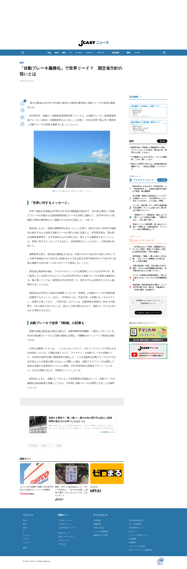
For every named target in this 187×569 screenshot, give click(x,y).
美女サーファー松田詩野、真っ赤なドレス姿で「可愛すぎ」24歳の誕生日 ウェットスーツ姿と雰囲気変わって (150, 226)
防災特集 (115, 52)
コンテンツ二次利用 (137, 546)
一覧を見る (162, 141)
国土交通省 (33, 446)
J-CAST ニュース (93, 43)
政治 (57, 52)
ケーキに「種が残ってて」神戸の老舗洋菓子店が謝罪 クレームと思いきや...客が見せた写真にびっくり (150, 207)
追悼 (131, 141)
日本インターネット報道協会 (140, 550)
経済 (64, 52)
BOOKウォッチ (64, 533)
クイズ (137, 52)
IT (70, 52)
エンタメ (78, 52)
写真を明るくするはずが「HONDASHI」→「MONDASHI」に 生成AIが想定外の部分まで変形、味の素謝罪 (149, 188)
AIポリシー (133, 531)
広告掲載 (132, 539)
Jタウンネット (64, 540)
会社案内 (97, 520)
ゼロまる (61, 544)
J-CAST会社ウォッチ (66, 528)
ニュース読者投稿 (101, 531)
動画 (128, 52)
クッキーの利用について (138, 535)
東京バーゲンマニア (66, 536)
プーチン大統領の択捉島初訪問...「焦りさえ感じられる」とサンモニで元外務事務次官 (150, 277)
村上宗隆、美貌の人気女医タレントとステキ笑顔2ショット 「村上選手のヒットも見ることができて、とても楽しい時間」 (150, 198)
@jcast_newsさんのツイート (142, 323)
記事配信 (132, 542)
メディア (100, 52)
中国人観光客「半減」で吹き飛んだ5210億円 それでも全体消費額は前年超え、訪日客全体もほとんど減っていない (150, 268)
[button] (23, 53)
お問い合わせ (99, 528)
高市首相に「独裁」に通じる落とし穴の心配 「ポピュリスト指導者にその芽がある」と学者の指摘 (150, 258)
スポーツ (89, 52)
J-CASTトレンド (65, 524)
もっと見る (162, 180)
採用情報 (97, 524)
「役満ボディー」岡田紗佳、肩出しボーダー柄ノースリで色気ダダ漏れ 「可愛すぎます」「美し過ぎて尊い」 (150, 217)
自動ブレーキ (47, 446)
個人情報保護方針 (136, 520)
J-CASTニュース (65, 520)
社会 (49, 52)
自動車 (58, 446)
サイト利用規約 (135, 524)
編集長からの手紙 (101, 535)
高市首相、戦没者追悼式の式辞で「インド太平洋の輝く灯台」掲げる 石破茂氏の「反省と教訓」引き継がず (150, 287)
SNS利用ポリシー (136, 528)
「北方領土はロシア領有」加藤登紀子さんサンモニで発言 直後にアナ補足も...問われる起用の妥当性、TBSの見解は (149, 249)
